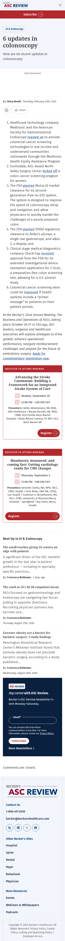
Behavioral (13, 874)
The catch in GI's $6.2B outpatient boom (31, 587)
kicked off (50, 171)
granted (28, 186)
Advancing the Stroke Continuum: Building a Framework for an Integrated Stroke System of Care (33, 383)
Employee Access (33, 936)
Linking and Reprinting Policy (35, 932)
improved (31, 292)
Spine (10, 852)
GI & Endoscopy (14, 29)
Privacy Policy (47, 733)
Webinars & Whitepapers (22, 905)
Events (10, 898)
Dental (10, 859)
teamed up (35, 137)
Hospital (11, 845)
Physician (12, 881)
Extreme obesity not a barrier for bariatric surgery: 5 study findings (27, 635)
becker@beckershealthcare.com (27, 818)
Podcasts (12, 912)
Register (46, 433)
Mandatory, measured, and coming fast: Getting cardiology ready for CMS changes (32, 464)
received (47, 253)
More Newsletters (20, 748)
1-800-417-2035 (15, 811)
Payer (9, 867)
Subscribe (30, 14)
